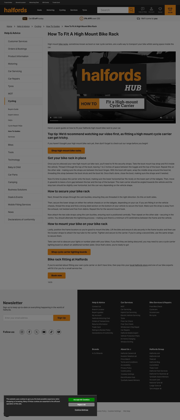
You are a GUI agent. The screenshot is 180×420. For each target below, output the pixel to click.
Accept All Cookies (81, 400)
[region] (50, 405)
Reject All (81, 404)
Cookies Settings (81, 410)
